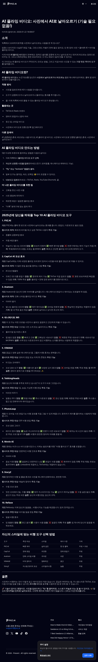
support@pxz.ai (13, 628)
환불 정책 (81, 633)
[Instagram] (7, 633)
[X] (12, 633)
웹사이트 (6, 230)
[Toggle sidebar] (4, 3)
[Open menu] (84, 4)
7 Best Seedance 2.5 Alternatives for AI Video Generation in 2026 (62, 633)
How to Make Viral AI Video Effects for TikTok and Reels (62, 625)
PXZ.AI (6, 546)
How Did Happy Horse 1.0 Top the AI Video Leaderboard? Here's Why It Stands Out (62, 638)
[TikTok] (21, 633)
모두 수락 (88, 655)
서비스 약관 (82, 629)
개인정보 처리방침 (85, 625)
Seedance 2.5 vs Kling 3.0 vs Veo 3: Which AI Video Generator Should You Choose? (62, 629)
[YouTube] (17, 633)
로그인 (93, 4)
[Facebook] (26, 633)
